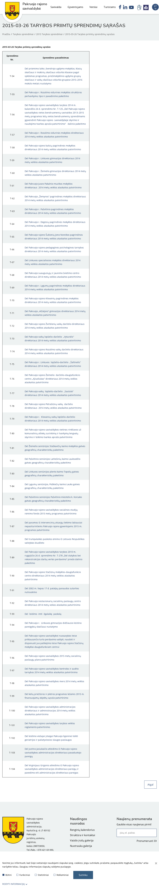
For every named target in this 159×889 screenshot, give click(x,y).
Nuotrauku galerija (81, 846)
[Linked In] (125, 7)
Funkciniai (24, 874)
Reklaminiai (63, 874)
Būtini (8, 874)
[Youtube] (131, 8)
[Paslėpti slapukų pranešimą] (156, 863)
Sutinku (83, 875)
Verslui (93, 7)
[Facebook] (120, 7)
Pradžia (6, 34)
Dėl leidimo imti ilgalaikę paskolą (43, 613)
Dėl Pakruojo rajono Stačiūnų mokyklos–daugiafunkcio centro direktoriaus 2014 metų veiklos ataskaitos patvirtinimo (53, 576)
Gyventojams (75, 7)
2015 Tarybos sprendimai (49, 34)
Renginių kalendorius (82, 830)
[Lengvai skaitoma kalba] (146, 7)
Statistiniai (43, 874)
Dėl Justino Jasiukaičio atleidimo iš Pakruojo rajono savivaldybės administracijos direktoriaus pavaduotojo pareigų (53, 752)
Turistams (110, 7)
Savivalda (55, 7)
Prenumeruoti (145, 841)
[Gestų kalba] (140, 7)
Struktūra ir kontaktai (82, 835)
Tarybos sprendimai (23, 34)
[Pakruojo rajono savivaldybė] (13, 838)
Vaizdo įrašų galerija (81, 840)
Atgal (150, 784)
